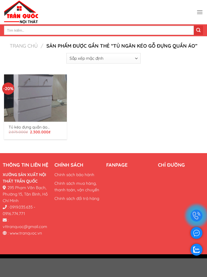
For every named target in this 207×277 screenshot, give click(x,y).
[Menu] (199, 12)
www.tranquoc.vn (26, 232)
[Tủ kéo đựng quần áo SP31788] (35, 98)
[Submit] (198, 30)
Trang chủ (24, 46)
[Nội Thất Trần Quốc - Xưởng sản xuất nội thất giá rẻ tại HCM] (44, 12)
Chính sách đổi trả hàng (76, 198)
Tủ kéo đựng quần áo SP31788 (28, 127)
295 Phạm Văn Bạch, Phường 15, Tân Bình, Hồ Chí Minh (25, 194)
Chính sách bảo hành (74, 174)
